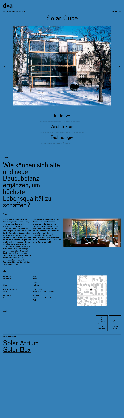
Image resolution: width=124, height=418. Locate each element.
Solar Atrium (21, 343)
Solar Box (17, 349)
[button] (32, 65)
